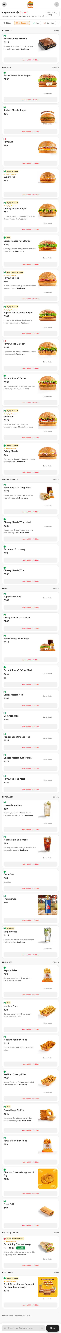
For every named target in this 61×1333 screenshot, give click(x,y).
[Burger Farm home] (30, 4)
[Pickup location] (43, 16)
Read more (25, 49)
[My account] (56, 4)
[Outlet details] (17, 12)
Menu (52, 1328)
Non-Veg (50, 23)
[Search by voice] (42, 1328)
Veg (37, 23)
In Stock (23, 23)
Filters (8, 23)
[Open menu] (4, 4)
